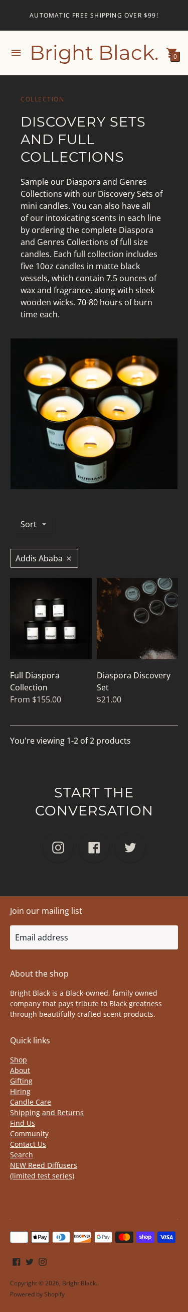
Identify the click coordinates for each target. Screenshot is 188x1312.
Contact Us (28, 1144)
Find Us (22, 1123)
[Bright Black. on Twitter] (30, 1260)
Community (29, 1133)
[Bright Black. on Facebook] (17, 1260)
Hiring (20, 1091)
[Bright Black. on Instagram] (43, 1260)
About (20, 1070)
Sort (29, 524)
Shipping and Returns (47, 1112)
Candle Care (30, 1102)
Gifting (21, 1081)
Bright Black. (79, 1283)
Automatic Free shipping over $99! (94, 15)
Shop (18, 1059)
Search (21, 1154)
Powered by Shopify (37, 1294)
